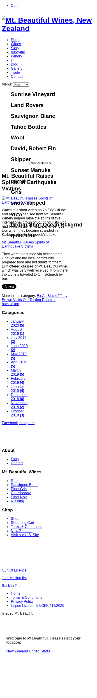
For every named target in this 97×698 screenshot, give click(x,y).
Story (15, 48)
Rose (15, 481)
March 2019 (17, 372)
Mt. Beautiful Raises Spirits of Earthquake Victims (25, 244)
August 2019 (17, 332)
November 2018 (19, 405)
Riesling (17, 501)
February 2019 (18, 380)
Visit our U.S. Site (25, 535)
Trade (15, 72)
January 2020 (17, 323)
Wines (16, 44)
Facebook (10, 423)
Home (16, 593)
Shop (15, 40)
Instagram (27, 423)
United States (40, 651)
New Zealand (21, 531)
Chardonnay (21, 493)
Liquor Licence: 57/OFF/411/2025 (37, 606)
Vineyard (18, 52)
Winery (16, 56)
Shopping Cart (22, 523)
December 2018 (19, 397)
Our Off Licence (14, 570)
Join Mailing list (14, 578)
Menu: (7, 84)
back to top (10, 304)
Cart (14, 5)
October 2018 (17, 413)
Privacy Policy (22, 601)
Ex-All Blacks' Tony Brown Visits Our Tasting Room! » (34, 298)
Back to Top (11, 586)
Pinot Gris (19, 489)
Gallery (16, 68)
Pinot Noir (19, 497)
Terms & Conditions (26, 527)
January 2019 (17, 389)
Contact (17, 76)
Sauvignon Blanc (24, 485)
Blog (14, 64)
